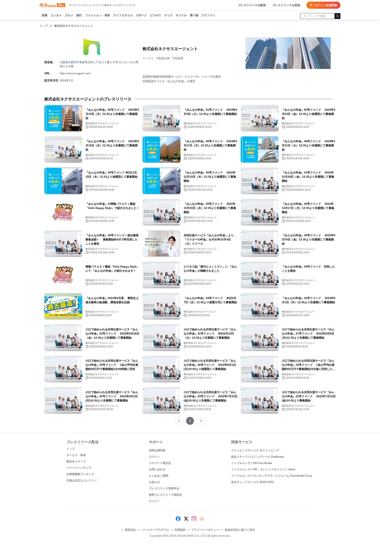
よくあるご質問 (158, 475)
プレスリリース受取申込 (164, 488)
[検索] (337, 16)
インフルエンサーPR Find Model (251, 463)
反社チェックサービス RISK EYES (252, 482)
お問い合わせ (157, 469)
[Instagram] (194, 518)
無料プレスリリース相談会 (165, 494)
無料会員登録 (157, 450)
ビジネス (155, 15)
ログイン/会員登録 (325, 5)
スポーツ (141, 15)
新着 (45, 15)
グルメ (69, 15)
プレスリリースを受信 (286, 5)
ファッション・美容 (97, 15)
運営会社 (130, 529)
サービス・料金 (76, 455)
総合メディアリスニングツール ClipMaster (257, 456)
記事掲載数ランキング (80, 474)
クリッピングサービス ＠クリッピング (255, 450)
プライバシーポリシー (205, 529)
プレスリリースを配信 (252, 5)
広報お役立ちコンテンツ (81, 480)
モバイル (181, 15)
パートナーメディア (78, 467)
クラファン (208, 15)
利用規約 (180, 529)
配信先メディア (76, 461)
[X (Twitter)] (186, 518)
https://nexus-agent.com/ (75, 73)
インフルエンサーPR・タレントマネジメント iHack (263, 469)
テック (168, 15)
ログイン (154, 456)
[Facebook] (178, 518)
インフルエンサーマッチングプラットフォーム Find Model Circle (271, 475)
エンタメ (56, 15)
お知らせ (154, 482)
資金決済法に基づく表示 (240, 529)
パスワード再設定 (160, 463)
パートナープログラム (155, 529)
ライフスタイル (123, 15)
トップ (44, 25)
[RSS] (202, 518)
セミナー (154, 501)
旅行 (79, 15)
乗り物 (194, 15)
